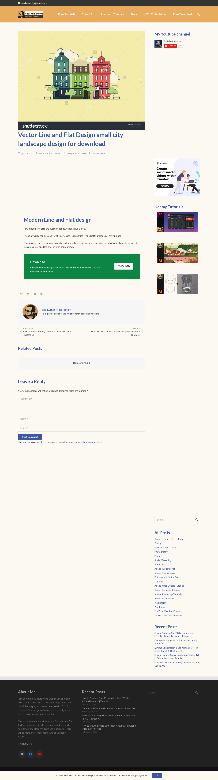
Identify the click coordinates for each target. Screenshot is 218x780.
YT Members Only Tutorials (168, 615)
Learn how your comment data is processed (80, 442)
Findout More (25, 744)
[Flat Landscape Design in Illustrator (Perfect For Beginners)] (177, 253)
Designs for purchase (76, 153)
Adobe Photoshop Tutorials (168, 594)
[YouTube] (39, 754)
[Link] (30, 14)
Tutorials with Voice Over (166, 577)
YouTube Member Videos (167, 611)
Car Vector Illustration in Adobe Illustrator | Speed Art (108, 708)
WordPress (159, 607)
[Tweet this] (28, 293)
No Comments (98, 153)
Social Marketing (162, 560)
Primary (158, 556)
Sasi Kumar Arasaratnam (49, 153)
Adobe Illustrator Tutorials (167, 590)
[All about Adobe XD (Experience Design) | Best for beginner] (177, 222)
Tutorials (158, 581)
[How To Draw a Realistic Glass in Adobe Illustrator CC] (177, 284)
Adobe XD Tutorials (164, 598)
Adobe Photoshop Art (165, 573)
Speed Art (159, 564)
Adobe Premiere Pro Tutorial (168, 539)
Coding (158, 543)
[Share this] (21, 293)
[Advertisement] (81, 177)
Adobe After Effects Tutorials (169, 586)
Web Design (160, 603)
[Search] (198, 14)
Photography (161, 552)
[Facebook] (31, 754)
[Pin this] (41, 293)
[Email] (22, 754)
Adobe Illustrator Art (164, 569)
